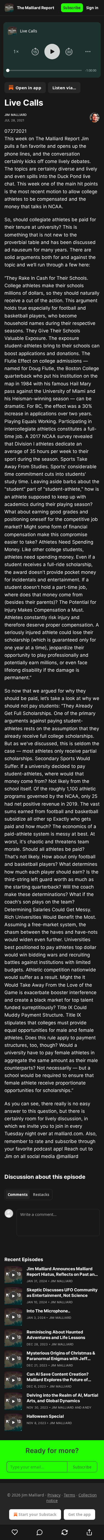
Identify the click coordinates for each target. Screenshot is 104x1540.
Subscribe (72, 7)
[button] (16, 51)
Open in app (28, 87)
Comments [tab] (17, 1194)
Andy (87, 1407)
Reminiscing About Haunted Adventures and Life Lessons (56, 1334)
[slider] (45, 70)
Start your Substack (38, 1514)
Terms (69, 1495)
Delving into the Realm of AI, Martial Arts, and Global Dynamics (62, 1398)
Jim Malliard (15, 115)
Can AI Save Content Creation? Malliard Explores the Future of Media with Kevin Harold (57, 1377)
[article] (52, 1275)
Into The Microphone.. (48, 1311)
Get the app (79, 1514)
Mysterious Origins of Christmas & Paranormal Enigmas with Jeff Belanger (61, 1355)
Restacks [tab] (41, 1194)
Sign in (92, 7)
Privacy (53, 1495)
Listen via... (64, 87)
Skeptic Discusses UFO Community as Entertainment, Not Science (62, 1292)
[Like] (14, 1532)
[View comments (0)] (39, 1532)
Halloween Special (45, 1416)
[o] (13, 1275)
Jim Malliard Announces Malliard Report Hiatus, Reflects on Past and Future (62, 1271)
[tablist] (28, 1194)
